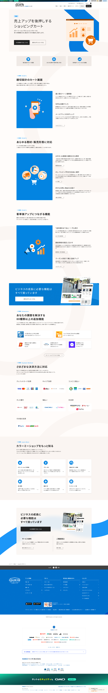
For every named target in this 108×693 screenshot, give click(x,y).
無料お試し (89, 6)
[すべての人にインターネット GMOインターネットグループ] (99, 1)
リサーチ (57, 690)
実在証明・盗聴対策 (24, 665)
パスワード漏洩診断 (42, 663)
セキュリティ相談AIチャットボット (57, 663)
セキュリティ (46, 690)
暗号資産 (69, 690)
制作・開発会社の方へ (80, 3)
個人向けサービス (74, 690)
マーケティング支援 (52, 690)
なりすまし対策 (60, 665)
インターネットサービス (25, 690)
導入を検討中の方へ (72, 3)
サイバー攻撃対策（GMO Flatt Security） (51, 665)
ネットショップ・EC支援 (33, 690)
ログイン (77, 6)
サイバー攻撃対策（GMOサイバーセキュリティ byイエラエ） (36, 665)
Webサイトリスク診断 (49, 663)
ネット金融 (64, 690)
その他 (79, 690)
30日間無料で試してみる (22, 42)
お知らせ (87, 3)
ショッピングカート (59, 125)
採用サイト (58, 647)
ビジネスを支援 (40, 690)
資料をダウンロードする (38, 42)
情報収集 (61, 690)
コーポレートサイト (51, 647)
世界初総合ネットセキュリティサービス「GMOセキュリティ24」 (30, 663)
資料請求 (82, 6)
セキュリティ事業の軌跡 (66, 665)
